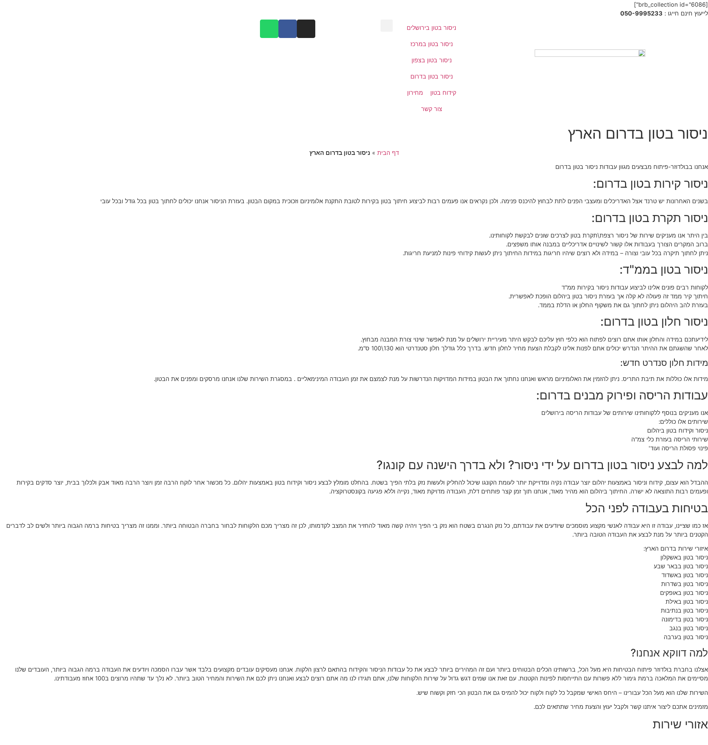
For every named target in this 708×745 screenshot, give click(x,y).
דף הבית (388, 152)
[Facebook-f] (287, 29)
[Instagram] (306, 29)
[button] (387, 26)
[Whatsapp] (269, 29)
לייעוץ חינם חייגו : (664, 13)
